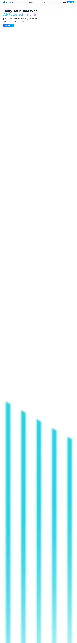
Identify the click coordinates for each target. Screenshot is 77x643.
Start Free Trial (8, 25)
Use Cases (31, 2)
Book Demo (70, 2)
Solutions (38, 2)
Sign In (64, 2)
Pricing (44, 2)
